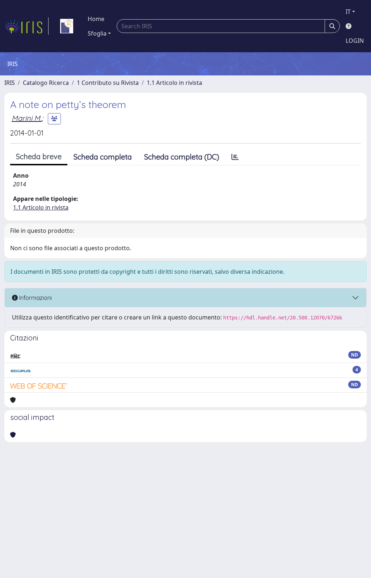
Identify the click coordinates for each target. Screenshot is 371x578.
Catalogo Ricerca (46, 83)
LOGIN (355, 41)
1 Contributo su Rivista (108, 83)
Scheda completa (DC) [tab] (181, 156)
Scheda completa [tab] (103, 156)
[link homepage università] (66, 26)
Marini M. (27, 118)
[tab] (235, 157)
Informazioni (35, 297)
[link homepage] (26, 26)
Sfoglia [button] (97, 33)
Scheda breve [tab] (39, 156)
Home (96, 19)
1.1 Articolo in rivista (174, 83)
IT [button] (348, 12)
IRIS (9, 83)
